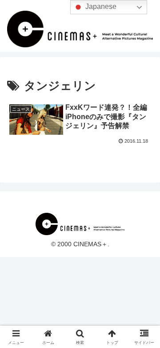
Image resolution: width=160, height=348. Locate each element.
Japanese (100, 6)
